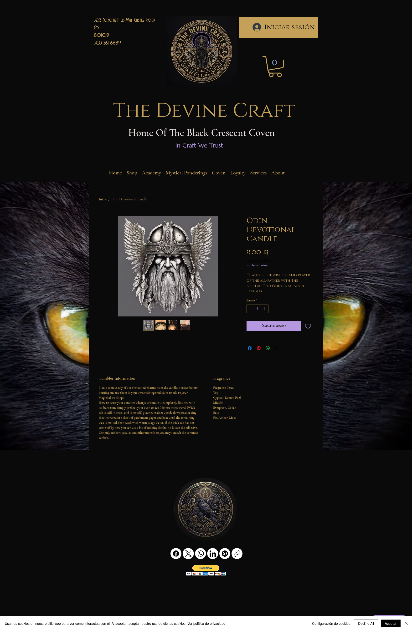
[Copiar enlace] (237, 553)
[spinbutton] (257, 309)
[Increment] (265, 309)
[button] (275, 66)
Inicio (103, 199)
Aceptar (391, 623)
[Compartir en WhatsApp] (268, 348)
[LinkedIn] (212, 553)
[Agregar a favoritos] (308, 326)
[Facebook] (175, 553)
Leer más (254, 291)
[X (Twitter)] (188, 553)
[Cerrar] (406, 623)
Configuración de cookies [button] (331, 623)
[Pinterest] (224, 553)
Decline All (366, 623)
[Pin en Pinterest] (259, 348)
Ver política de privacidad (206, 623)
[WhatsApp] (200, 553)
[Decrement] (250, 309)
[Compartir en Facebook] (249, 348)
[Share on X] (277, 348)
